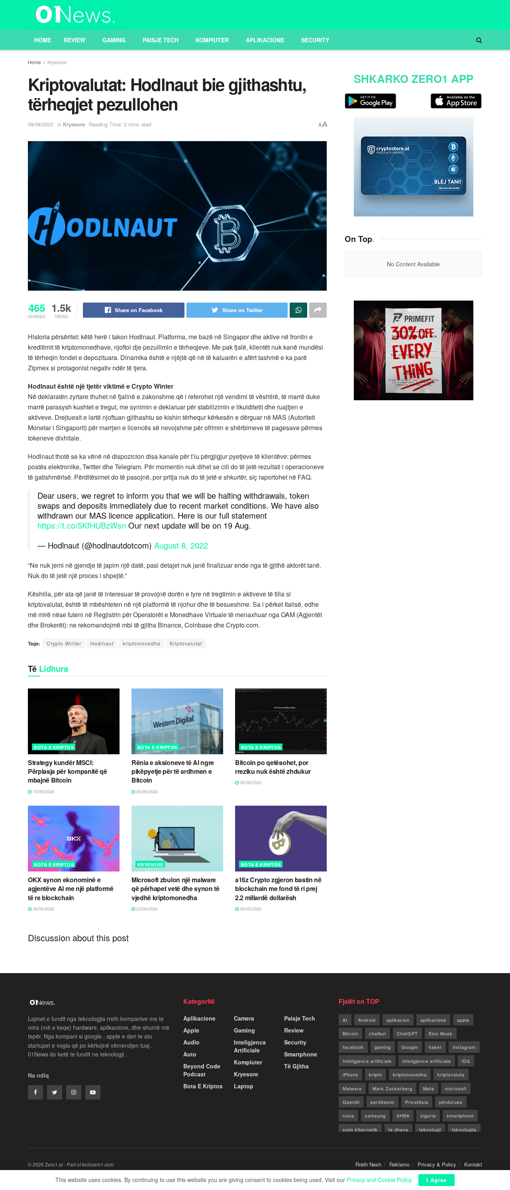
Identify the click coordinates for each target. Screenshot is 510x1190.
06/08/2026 (146, 791)
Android (367, 1020)
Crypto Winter (64, 643)
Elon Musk (441, 1033)
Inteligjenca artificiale (367, 1061)
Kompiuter (212, 40)
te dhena (398, 1129)
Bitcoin (350, 1033)
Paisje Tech (160, 40)
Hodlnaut (102, 643)
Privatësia (416, 1102)
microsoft (456, 1088)
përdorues (451, 1102)
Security (315, 40)
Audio (191, 1042)
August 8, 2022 (181, 545)
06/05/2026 (250, 908)
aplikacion (398, 1020)
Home (42, 40)
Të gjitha (296, 1066)
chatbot (377, 1033)
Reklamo (399, 1164)
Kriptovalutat (186, 643)
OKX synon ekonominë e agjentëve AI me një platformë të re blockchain (71, 888)
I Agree (436, 1180)
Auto (189, 1054)
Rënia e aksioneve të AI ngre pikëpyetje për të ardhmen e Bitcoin (172, 771)
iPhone (350, 1074)
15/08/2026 (42, 791)
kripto (375, 1074)
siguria (428, 1115)
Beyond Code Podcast (201, 1070)
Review (74, 40)
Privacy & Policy (437, 1164)
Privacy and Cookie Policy (379, 1180)
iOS (466, 1061)
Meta (428, 1088)
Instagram (464, 1047)
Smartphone (300, 1054)
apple (463, 1020)
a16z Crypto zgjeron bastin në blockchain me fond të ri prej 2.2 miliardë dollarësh (278, 888)
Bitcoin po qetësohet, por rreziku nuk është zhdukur (273, 767)
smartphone (460, 1115)
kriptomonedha (142, 643)
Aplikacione (265, 40)
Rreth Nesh (368, 1164)
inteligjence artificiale (426, 1061)
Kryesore (57, 62)
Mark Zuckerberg (392, 1088)
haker (435, 1047)
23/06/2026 (146, 908)
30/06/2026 (42, 908)
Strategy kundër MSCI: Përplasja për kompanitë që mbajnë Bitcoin (67, 771)
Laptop (243, 1086)
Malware (352, 1088)
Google (410, 1047)
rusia (348, 1115)
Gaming (114, 40)
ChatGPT (407, 1033)
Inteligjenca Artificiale (250, 1046)
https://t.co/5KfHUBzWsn (81, 525)
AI (345, 1020)
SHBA (403, 1115)
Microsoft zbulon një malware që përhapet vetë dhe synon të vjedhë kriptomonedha (175, 888)
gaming (383, 1047)
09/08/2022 (40, 124)
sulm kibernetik (360, 1129)
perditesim (382, 1102)
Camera (244, 1018)
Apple (191, 1030)
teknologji (430, 1129)
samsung (375, 1115)
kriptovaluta (451, 1074)
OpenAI (351, 1102)
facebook (353, 1047)
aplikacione (433, 1020)
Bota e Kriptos (54, 747)
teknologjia (464, 1129)
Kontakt (473, 1164)
